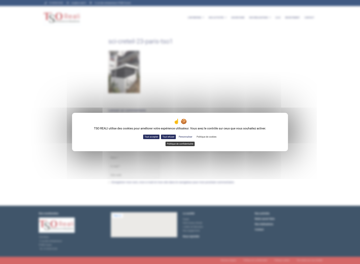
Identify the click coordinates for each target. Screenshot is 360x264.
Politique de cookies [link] (206, 136)
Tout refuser (168, 136)
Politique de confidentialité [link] (180, 143)
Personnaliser (185, 136)
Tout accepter (151, 136)
